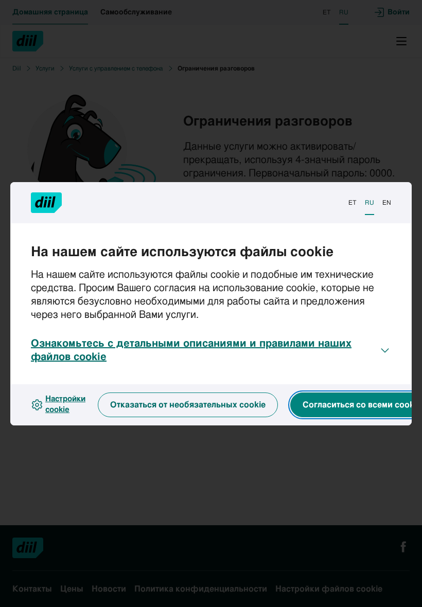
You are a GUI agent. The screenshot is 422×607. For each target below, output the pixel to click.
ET (352, 203)
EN (386, 203)
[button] (211, 350)
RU (369, 203)
